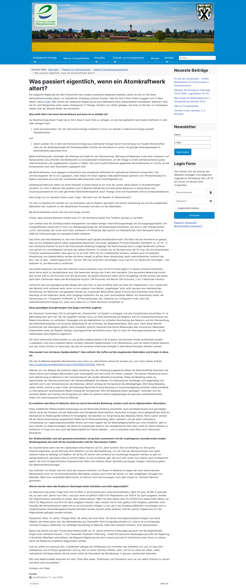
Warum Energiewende (76, 58)
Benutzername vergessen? (188, 226)
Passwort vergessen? (185, 222)
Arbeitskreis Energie (45, 57)
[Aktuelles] (96, 62)
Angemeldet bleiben (188, 208)
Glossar (155, 58)
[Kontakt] (166, 62)
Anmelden (194, 215)
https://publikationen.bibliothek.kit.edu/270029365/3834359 (62, 364)
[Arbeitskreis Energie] (34, 62)
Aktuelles (99, 57)
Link (47, 101)
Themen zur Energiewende (128, 57)
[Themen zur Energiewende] (114, 62)
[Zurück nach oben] (241, 583)
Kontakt (169, 57)
